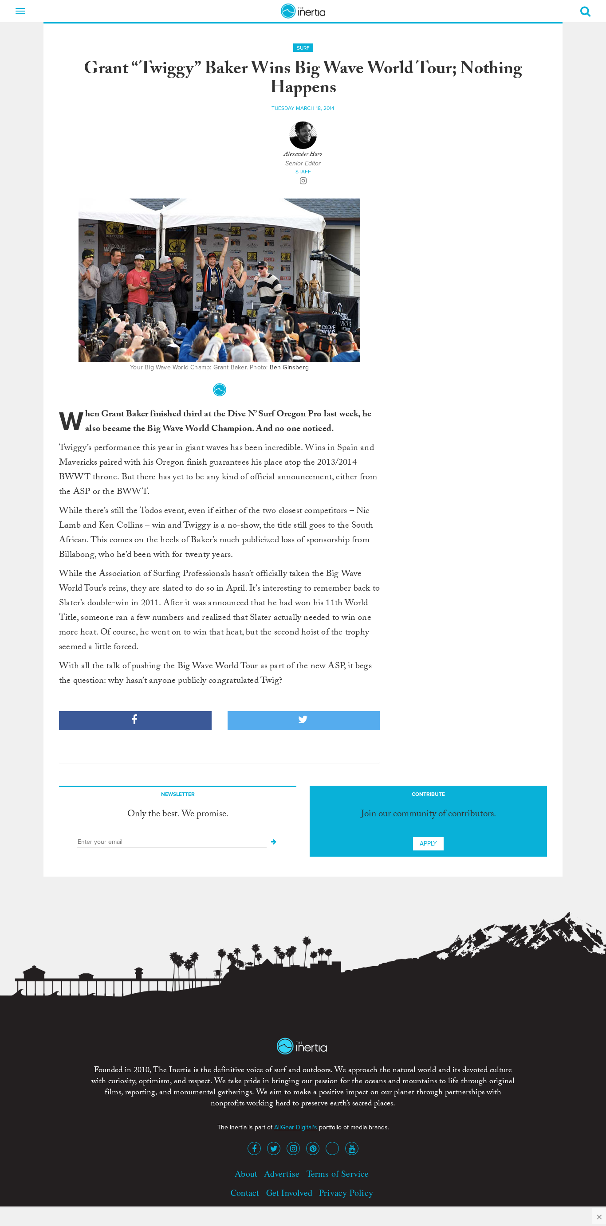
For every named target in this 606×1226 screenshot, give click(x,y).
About (246, 1173)
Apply (428, 843)
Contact (245, 1193)
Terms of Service (338, 1173)
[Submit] (273, 842)
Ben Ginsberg (289, 367)
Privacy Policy (346, 1193)
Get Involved (289, 1193)
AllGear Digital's (295, 1127)
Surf (303, 48)
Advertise (281, 1173)
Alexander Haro (303, 154)
